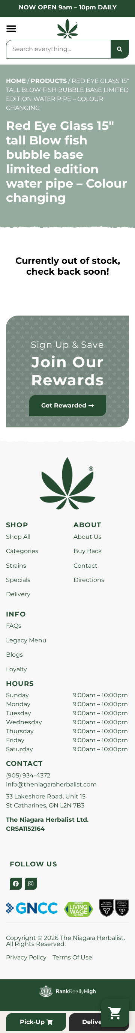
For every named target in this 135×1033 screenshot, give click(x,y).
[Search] (120, 49)
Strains (16, 565)
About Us (88, 536)
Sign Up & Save (67, 344)
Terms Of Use (72, 957)
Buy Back (88, 551)
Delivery (18, 594)
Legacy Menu (26, 640)
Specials (18, 579)
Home (16, 80)
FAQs (13, 625)
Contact (86, 565)
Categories (22, 551)
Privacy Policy (26, 957)
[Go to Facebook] (16, 884)
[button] (11, 28)
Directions (89, 579)
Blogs (14, 654)
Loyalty (16, 669)
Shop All (18, 536)
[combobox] (58, 49)
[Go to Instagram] (31, 884)
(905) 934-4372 (28, 775)
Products (49, 80)
